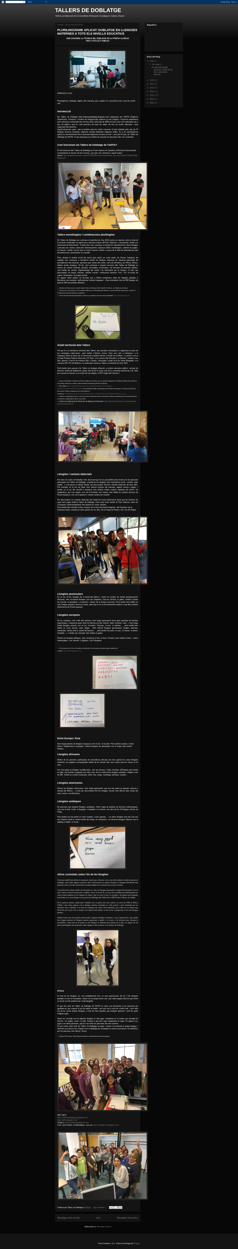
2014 (152, 91)
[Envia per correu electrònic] (110, 1207)
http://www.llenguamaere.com (72, 651)
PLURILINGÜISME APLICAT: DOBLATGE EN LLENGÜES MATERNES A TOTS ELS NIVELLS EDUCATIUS (97, 31)
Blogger (136, 1243)
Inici (98, 1218)
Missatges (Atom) (104, 1227)
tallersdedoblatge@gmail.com (77, 1122)
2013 (152, 95)
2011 (152, 103)
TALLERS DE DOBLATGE (88, 10)
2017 (152, 84)
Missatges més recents (68, 1218)
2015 (152, 88)
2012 (152, 99)
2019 (152, 80)
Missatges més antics (127, 1218)
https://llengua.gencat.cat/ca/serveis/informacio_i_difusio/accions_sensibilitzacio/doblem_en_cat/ (95, 393)
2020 (152, 61)
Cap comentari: (99, 1207)
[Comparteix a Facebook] (118, 1207)
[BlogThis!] (113, 1207)
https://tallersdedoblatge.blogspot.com (72, 1118)
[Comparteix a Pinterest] (121, 1207)
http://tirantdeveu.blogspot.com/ (106, 1125)
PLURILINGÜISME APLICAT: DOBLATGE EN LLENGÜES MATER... (162, 70)
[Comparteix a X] (115, 1207)
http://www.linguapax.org (121, 295)
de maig (156, 64)
